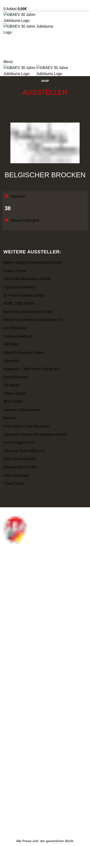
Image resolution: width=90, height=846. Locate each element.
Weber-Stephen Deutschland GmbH (33, 262)
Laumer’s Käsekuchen (21, 410)
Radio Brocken (15, 377)
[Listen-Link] (45, 604)
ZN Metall (11, 385)
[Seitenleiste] (6, 830)
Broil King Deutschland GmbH (28, 312)
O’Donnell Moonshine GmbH (27, 279)
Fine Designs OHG (19, 443)
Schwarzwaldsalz (17, 336)
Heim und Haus (16, 475)
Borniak (9, 418)
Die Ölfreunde (14, 328)
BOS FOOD (13, 402)
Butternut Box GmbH (20, 467)
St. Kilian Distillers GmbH (24, 295)
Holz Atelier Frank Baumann (26, 426)
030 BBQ (10, 344)
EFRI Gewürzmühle (19, 459)
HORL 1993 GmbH (18, 303)
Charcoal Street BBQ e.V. (24, 451)
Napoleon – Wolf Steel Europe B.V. (32, 369)
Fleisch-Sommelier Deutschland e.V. (33, 320)
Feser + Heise (15, 271)
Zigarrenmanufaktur (19, 287)
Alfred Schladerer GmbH (23, 353)
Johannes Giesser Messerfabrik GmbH (35, 434)
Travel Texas (13, 483)
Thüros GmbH (15, 394)
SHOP (45, 81)
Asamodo (11, 361)
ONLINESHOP (45, 53)
